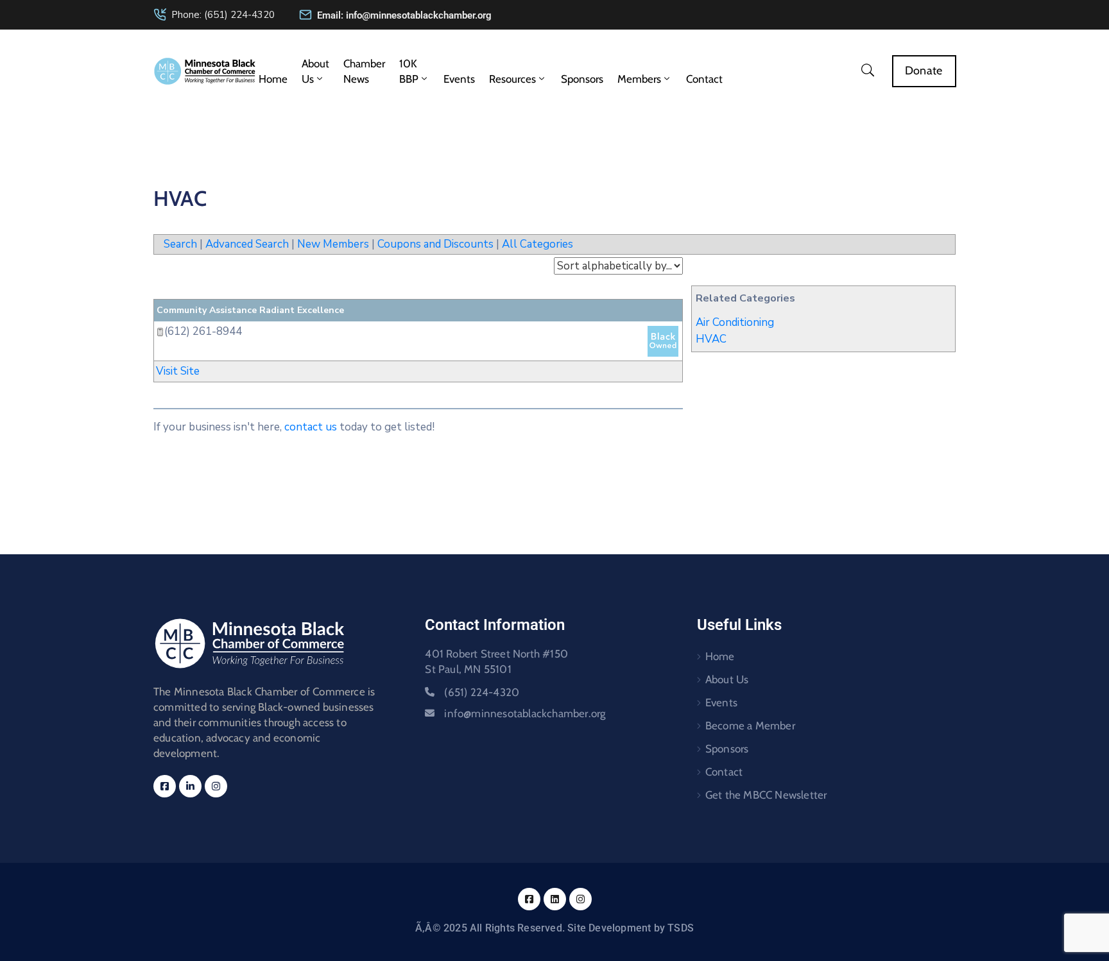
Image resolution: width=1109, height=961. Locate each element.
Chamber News (364, 71)
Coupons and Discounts (435, 244)
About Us (315, 71)
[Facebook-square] (164, 786)
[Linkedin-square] (555, 899)
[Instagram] (216, 786)
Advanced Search (247, 244)
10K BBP (408, 71)
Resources (512, 78)
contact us (310, 427)
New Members (333, 244)
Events (459, 78)
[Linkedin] (190, 786)
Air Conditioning (735, 322)
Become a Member (750, 725)
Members (639, 78)
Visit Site (178, 371)
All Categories (537, 244)
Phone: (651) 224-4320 (223, 14)
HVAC (711, 339)
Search (180, 244)
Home (273, 78)
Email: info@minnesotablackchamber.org (404, 15)
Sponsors (582, 78)
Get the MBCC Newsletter (766, 794)
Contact (704, 78)
